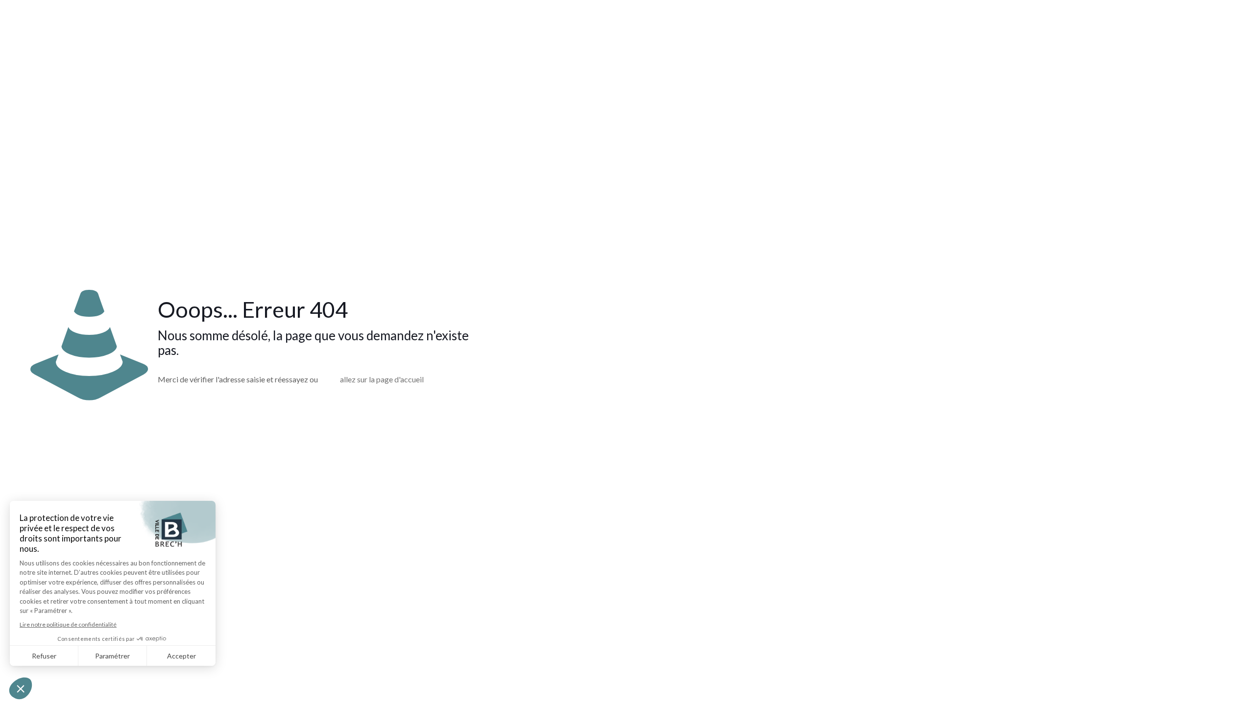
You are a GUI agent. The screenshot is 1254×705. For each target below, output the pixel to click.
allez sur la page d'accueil (382, 379)
